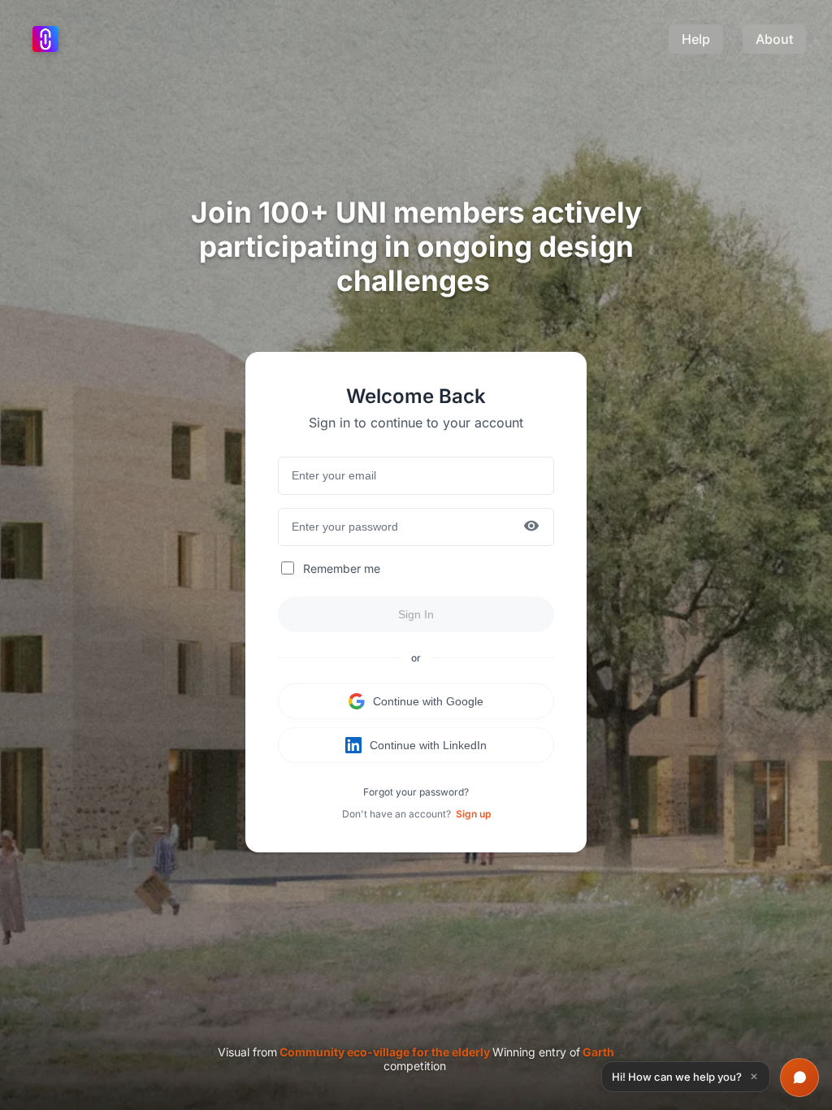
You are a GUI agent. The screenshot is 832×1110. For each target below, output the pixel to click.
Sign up (473, 814)
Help (696, 39)
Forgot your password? (416, 792)
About (774, 39)
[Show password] (531, 527)
